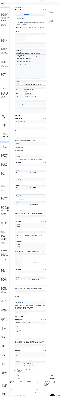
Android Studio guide (46, 383)
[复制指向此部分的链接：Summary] (20, 31)
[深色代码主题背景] (45, 13)
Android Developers (17, 7)
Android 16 (37, 383)
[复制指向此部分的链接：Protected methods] (24, 316)
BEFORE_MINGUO (29, 35)
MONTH (34, 235)
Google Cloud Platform (30, 392)
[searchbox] (5, 6)
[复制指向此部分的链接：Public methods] (22, 296)
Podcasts (11, 389)
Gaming (20, 382)
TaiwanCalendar (18, 52)
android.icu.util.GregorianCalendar (21, 18)
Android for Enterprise (12, 383)
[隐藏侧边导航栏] (8, 395)
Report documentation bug (56, 383)
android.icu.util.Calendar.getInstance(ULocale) (36, 27)
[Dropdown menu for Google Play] (27, 1)
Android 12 (37, 388)
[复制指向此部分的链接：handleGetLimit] (21, 350)
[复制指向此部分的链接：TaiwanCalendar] (21, 153)
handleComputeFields (26, 89)
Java (45, 11)
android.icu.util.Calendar (19, 17)
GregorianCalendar (21, 45)
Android (11, 382)
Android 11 (37, 389)
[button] (4, 7)
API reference (3, 3)
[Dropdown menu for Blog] (32, 1)
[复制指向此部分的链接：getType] (19, 299)
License (13, 395)
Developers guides (46, 384)
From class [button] (20, 45)
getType (26, 83)
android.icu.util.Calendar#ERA (20, 147)
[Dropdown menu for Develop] (22, 1)
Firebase (26, 392)
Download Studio (46, 386)
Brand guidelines (17, 395)
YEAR (33, 233)
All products (36, 392)
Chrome (22, 392)
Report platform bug (55, 382)
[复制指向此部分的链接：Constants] (20, 115)
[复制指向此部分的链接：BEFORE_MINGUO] (22, 118)
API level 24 (44, 9)
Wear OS (28, 383)
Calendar (21, 102)
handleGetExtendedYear (27, 93)
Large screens (28, 382)
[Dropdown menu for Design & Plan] (17, 1)
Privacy (11, 395)
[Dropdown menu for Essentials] (11, 1)
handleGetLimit (26, 96)
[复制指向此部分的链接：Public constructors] (24, 150)
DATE (33, 260)
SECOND (34, 265)
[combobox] (42, 0)
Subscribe (52, 395)
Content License (33, 369)
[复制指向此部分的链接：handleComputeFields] (23, 319)
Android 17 (37, 382)
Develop (21, 7)
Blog (10, 388)
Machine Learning (21, 383)
